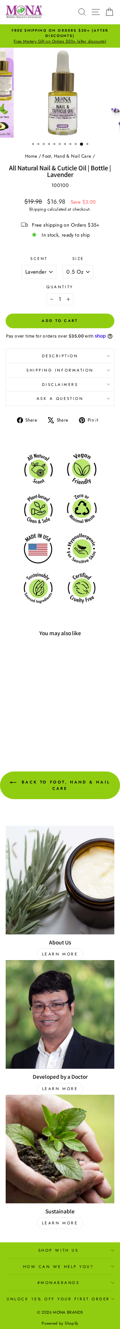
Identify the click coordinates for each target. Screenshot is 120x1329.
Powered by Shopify (60, 1323)
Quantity (59, 287)
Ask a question (60, 398)
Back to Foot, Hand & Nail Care (64, 785)
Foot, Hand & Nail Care (66, 156)
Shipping (37, 209)
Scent (39, 258)
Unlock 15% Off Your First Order (58, 1299)
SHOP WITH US (58, 1250)
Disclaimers (60, 384)
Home (31, 156)
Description (60, 356)
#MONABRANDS (58, 1282)
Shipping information (60, 370)
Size (78, 258)
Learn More (60, 954)
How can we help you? (58, 1266)
